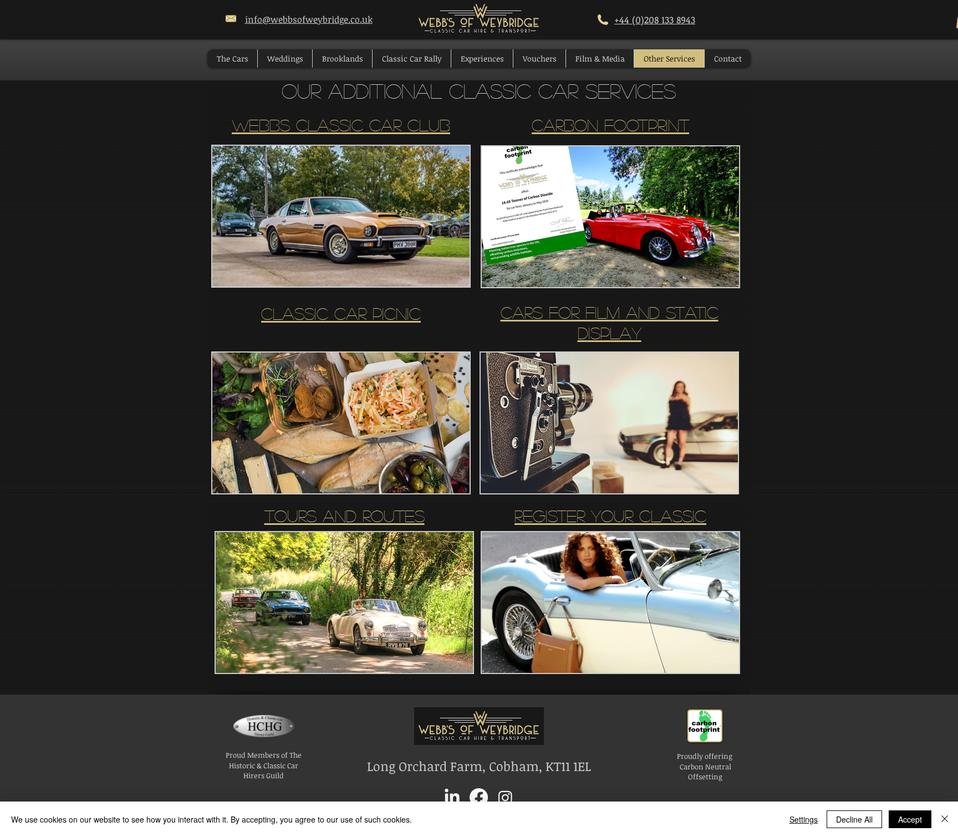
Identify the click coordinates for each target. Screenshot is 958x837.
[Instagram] (505, 797)
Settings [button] (803, 819)
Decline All (854, 819)
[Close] (944, 819)
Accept (910, 819)
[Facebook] (479, 797)
